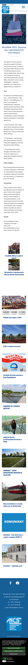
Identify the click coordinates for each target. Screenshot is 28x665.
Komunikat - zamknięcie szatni (12, 566)
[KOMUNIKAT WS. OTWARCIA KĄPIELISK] (13, 393)
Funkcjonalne (10, 661)
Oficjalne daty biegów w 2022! (12, 317)
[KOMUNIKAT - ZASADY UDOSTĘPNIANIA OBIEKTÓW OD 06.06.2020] (13, 458)
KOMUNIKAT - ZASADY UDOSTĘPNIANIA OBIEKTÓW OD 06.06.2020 (12, 472)
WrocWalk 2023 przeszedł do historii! (14, 257)
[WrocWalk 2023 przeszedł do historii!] (14, 248)
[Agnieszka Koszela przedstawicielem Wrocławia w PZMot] (13, 424)
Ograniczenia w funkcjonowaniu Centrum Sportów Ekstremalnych (14, 273)
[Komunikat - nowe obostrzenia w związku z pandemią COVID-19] (13, 522)
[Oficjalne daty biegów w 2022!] (13, 305)
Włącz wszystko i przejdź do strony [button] (14, 651)
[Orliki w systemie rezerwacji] (13, 334)
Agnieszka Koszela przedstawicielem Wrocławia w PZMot (12, 439)
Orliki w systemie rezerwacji (11, 346)
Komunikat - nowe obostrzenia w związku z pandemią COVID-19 (13, 536)
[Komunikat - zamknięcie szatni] (13, 553)
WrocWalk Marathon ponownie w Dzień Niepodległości (13, 376)
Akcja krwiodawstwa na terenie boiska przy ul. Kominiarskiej (12, 505)
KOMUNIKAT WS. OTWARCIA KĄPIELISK (11, 407)
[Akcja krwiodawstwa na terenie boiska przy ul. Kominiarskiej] (13, 491)
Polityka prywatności (14, 636)
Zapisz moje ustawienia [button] (14, 648)
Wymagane (10, 659)
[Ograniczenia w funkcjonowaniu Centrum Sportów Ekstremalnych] (14, 265)
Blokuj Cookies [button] (14, 654)
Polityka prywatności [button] (16, 644)
